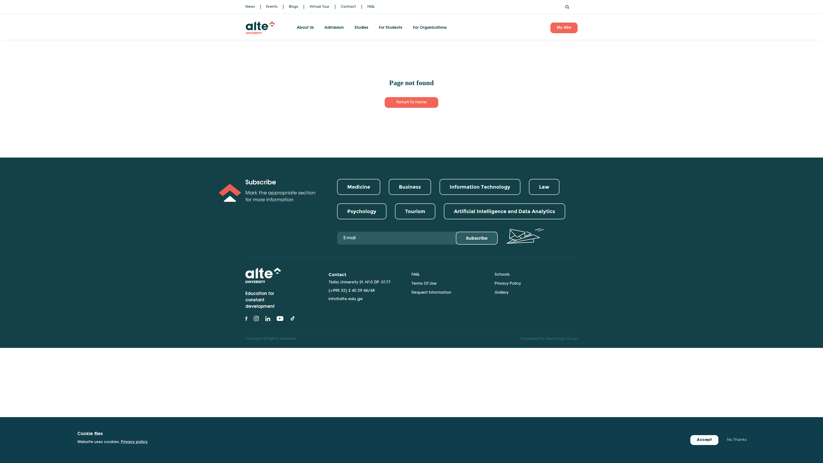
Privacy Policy (508, 284)
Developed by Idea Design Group (549, 339)
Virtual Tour (319, 7)
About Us (305, 28)
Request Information (431, 293)
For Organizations (430, 28)
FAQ (370, 7)
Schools (502, 275)
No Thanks (737, 440)
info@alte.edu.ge (346, 299)
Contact (348, 7)
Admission (334, 28)
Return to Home (411, 102)
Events (272, 7)
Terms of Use (424, 284)
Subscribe (477, 238)
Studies (361, 28)
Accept (704, 440)
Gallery (502, 293)
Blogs (293, 7)
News (250, 7)
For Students (390, 28)
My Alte (564, 28)
